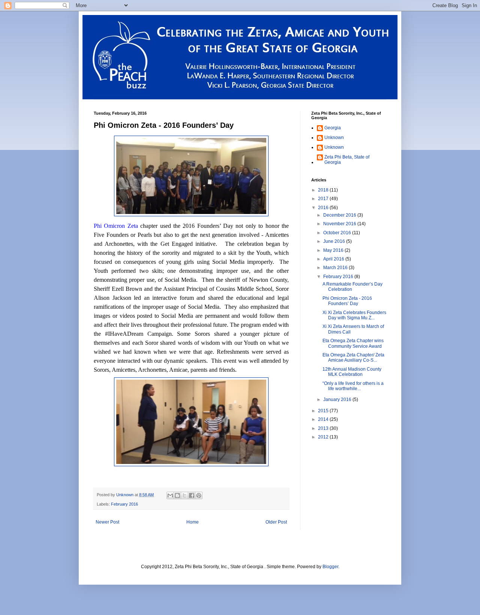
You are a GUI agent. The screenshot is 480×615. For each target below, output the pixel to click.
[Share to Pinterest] (198, 495)
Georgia (332, 127)
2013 (324, 428)
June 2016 (334, 241)
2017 (324, 198)
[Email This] (170, 495)
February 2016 (124, 504)
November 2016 (340, 223)
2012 (324, 437)
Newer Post (107, 522)
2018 (324, 190)
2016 (324, 207)
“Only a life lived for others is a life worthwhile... (353, 386)
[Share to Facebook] (191, 495)
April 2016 (334, 259)
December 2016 (340, 215)
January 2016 (337, 399)
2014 (324, 419)
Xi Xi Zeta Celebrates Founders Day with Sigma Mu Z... (354, 315)
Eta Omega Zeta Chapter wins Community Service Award (353, 343)
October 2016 (337, 232)
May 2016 (334, 250)
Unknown (334, 137)
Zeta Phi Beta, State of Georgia (346, 159)
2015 (324, 410)
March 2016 (336, 267)
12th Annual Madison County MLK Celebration (351, 372)
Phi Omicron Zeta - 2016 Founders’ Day (347, 301)
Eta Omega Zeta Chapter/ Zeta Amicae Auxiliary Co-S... (353, 357)
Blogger (330, 566)
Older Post (276, 522)
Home (192, 522)
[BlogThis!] (177, 495)
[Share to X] (184, 495)
